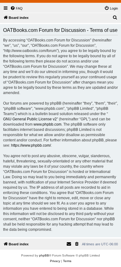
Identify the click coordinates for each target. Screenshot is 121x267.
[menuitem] (16, 8)
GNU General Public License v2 (30, 119)
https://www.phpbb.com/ (31, 145)
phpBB (44, 255)
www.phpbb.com (47, 124)
